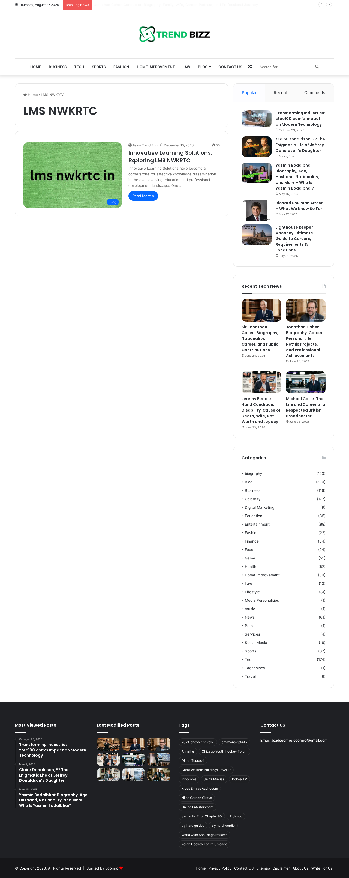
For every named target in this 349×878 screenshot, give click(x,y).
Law (186, 67)
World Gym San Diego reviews (204, 835)
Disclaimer (281, 868)
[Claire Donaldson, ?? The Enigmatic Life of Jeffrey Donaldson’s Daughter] (257, 146)
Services (252, 634)
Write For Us (322, 868)
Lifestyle (252, 592)
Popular (249, 92)
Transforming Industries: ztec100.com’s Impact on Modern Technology (300, 118)
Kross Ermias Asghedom (200, 788)
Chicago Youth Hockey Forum (224, 751)
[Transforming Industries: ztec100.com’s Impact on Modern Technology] (257, 118)
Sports (99, 67)
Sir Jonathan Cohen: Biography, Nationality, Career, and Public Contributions (260, 338)
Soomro (111, 868)
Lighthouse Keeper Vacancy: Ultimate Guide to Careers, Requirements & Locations (294, 238)
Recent (280, 92)
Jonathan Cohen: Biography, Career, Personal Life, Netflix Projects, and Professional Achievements (305, 341)
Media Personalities (262, 600)
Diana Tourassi (193, 761)
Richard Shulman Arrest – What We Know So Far (299, 205)
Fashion (121, 67)
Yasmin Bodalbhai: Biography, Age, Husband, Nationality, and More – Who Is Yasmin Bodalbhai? (297, 177)
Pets (249, 626)
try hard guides (193, 825)
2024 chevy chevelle (198, 742)
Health (250, 566)
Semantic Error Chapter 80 (202, 816)
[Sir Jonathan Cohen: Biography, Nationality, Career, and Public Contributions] (261, 310)
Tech (79, 67)
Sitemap (263, 868)
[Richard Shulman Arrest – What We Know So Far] (257, 210)
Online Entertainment (197, 807)
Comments (314, 92)
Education (253, 516)
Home (35, 67)
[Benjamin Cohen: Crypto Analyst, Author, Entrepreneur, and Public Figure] (158, 759)
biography (253, 473)
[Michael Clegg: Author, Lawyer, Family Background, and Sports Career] (108, 774)
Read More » (143, 196)
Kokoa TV (239, 779)
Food (249, 549)
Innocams (189, 779)
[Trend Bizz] (174, 34)
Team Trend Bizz (145, 145)
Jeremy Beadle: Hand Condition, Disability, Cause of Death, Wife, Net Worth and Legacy (261, 410)
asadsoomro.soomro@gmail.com (299, 740)
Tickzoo (236, 816)
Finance (252, 541)
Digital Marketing (259, 507)
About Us (301, 868)
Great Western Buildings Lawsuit (206, 770)
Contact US (230, 67)
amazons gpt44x (234, 742)
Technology (255, 668)
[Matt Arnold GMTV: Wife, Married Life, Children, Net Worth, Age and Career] (158, 774)
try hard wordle (223, 825)
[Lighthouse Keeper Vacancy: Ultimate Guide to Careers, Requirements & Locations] (257, 234)
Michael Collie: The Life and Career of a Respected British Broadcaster (305, 407)
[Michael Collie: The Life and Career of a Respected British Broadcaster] (306, 382)
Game (250, 558)
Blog (203, 67)
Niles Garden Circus (197, 798)
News (250, 617)
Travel (250, 676)
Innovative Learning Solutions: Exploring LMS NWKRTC (170, 156)
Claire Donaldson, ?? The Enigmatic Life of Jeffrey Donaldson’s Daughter (300, 144)
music (250, 609)
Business (58, 67)
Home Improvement (156, 67)
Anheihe (188, 751)
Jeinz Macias (214, 779)
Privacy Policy (220, 868)
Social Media (256, 642)
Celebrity (253, 499)
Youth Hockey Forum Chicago (204, 844)
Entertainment (257, 524)
